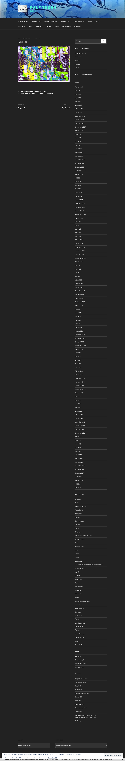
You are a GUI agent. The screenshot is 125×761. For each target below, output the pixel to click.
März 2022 (78, 280)
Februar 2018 (79, 458)
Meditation (78, 561)
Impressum (77, 26)
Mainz (98, 21)
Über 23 (77, 619)
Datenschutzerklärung (82, 693)
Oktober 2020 (79, 342)
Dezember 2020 (80, 334)
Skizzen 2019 (79, 697)
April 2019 (78, 407)
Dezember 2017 (80, 466)
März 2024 (78, 192)
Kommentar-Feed (80, 663)
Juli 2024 (78, 178)
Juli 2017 (77, 484)
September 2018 (80, 433)
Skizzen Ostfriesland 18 (82, 601)
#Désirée (24, 94)
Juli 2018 (77, 440)
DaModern (78, 711)
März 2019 (78, 411)
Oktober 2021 (79, 298)
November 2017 (80, 469)
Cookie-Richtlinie (52, 758)
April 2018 (78, 451)
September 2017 (80, 476)
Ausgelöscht (79, 510)
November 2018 (80, 426)
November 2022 (80, 251)
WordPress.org (79, 667)
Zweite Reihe (79, 645)
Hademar (78, 57)
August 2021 (79, 305)
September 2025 (80, 127)
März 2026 (78, 105)
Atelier (90, 21)
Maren (77, 67)
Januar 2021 (79, 331)
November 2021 (80, 294)
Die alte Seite (79, 686)
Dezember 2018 (80, 422)
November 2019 (80, 382)
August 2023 (79, 218)
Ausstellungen (79, 704)
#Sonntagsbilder (36, 94)
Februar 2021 (79, 327)
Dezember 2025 (80, 116)
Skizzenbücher (79, 605)
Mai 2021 (78, 316)
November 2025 (80, 120)
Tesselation (78, 616)
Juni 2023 (78, 225)
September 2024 (80, 170)
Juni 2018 (78, 444)
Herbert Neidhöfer (80, 682)
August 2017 (79, 480)
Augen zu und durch (50, 21)
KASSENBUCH (79, 539)
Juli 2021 (77, 309)
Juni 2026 (78, 94)
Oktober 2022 (79, 254)
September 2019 (80, 389)
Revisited (78, 590)
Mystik (77, 572)
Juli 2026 (78, 90)
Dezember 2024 (80, 160)
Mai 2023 (78, 229)
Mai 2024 (78, 185)
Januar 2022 (79, 287)
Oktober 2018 (79, 429)
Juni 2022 (78, 269)
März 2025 (78, 149)
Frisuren (77, 524)
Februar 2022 (79, 283)
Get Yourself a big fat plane (83, 535)
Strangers (39, 26)
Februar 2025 (79, 152)
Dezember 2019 (80, 378)
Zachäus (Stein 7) (80, 53)
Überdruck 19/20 (78, 21)
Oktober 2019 (79, 385)
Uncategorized (79, 637)
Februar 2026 (79, 109)
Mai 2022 (78, 272)
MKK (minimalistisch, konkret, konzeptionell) (89, 564)
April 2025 (78, 145)
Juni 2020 (78, 356)
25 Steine (78, 499)
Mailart (48, 26)
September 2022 (80, 258)
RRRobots (21, 26)
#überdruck (48, 94)
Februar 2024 (79, 196)
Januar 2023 (79, 243)
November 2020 (80, 338)
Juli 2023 (78, 222)
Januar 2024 (79, 200)
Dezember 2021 (80, 291)
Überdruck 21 (65, 21)
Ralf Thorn (43, 8)
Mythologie (78, 579)
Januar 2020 (79, 374)
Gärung (77, 528)
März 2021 (78, 324)
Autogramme (79, 514)
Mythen (77, 575)
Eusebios (78, 60)
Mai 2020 (78, 360)
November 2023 (80, 207)
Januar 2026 (79, 112)
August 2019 (79, 393)
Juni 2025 (78, 138)
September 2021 (80, 302)
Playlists (77, 583)
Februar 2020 (79, 371)
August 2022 (79, 262)
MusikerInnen (79, 568)
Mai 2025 (78, 141)
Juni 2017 (78, 487)
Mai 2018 (78, 447)
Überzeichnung (79, 634)
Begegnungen (79, 521)
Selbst (57, 26)
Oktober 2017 (79, 473)
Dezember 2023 (80, 203)
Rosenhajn (36, 39)
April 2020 (78, 364)
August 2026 (79, 87)
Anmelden (78, 656)
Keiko (76, 543)
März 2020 (78, 367)
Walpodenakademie (81, 679)
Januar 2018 (79, 462)
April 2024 (78, 189)
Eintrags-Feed (79, 660)
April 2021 (78, 320)
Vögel (30, 26)
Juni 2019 (78, 400)
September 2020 (80, 345)
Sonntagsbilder (23, 21)
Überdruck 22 (36, 21)
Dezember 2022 (80, 247)
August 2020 (79, 349)
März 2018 (78, 455)
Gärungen (78, 532)
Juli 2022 (77, 265)
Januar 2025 (79, 156)
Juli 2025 (78, 134)
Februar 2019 (79, 415)
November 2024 (80, 163)
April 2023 (78, 232)
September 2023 (80, 214)
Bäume (77, 517)
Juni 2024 (78, 181)
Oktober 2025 (79, 123)
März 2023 (78, 236)
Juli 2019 (77, 396)
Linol (76, 550)
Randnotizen (66, 26)
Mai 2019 (78, 404)
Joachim (77, 64)
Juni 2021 (78, 313)
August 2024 (79, 174)
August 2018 (79, 436)
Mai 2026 (78, 98)
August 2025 (79, 130)
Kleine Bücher (79, 546)
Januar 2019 (79, 418)
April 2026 (78, 101)
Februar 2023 (79, 240)
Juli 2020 (78, 353)
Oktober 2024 (79, 167)
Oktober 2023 (79, 211)
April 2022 (78, 276)
